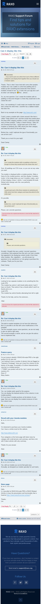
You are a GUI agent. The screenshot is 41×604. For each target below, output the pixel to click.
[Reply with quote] (34, 63)
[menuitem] (6, 43)
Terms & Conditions (20, 593)
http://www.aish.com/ (30, 112)
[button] (18, 57)
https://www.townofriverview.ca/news (18, 495)
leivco (2, 478)
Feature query (6, 352)
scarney (3, 61)
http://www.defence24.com (9, 433)
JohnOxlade (4, 346)
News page (5, 484)
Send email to (20, 568)
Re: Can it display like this (12, 68)
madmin (3, 270)
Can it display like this (11, 51)
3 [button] (25, 58)
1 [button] (20, 58)
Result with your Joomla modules (14, 418)
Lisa (7, 147)
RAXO (8, 592)
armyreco (3, 412)
